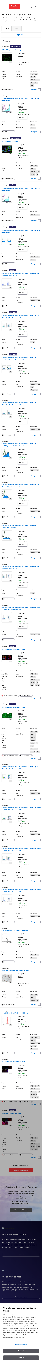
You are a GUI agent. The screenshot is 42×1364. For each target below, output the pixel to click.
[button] (21, 34)
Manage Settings (21, 1344)
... (2, 692)
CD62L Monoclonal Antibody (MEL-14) (15, 930)
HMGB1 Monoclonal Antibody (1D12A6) (15, 970)
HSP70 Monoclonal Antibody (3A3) (13, 649)
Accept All (21, 1358)
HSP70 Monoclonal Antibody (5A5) (13, 707)
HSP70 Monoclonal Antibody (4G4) (13, 1061)
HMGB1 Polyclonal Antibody (11, 50)
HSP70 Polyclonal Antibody (11, 141)
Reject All (21, 1351)
